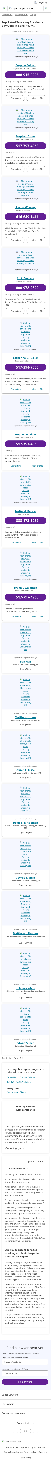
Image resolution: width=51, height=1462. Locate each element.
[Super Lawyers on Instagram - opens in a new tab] (22, 1431)
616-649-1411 (27, 216)
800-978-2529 (27, 287)
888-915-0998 (27, 74)
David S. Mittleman (25, 822)
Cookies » (42, 1452)
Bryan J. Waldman (25, 587)
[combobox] (25, 1362)
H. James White (25, 988)
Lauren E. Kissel (25, 770)
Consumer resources (13, 1413)
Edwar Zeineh (25, 1043)
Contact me (16, 98)
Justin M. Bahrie (25, 511)
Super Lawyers (10, 1394)
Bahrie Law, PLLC (24, 514)
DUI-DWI (10, 1082)
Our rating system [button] (15, 1148)
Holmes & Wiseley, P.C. (24, 210)
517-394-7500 (27, 367)
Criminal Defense (27, 1077)
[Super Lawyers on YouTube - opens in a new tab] (28, 1431)
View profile (37, 98)
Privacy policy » (30, 1452)
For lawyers (8, 1404)
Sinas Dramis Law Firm (24, 139)
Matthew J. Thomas (25, 933)
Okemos (23, 1092)
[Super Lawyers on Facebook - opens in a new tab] (15, 1431)
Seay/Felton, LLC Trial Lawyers (24, 68)
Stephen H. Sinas (25, 434)
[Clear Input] (45, 1362)
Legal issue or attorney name (15, 1357)
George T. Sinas (25, 877)
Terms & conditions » (13, 1452)
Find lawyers (25, 1381)
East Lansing (12, 1092)
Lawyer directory (7, 15)
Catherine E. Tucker (25, 357)
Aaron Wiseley (25, 207)
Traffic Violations (23, 1082)
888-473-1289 (27, 520)
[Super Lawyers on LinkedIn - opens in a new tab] (35, 1431)
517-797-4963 (27, 145)
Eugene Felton (26, 65)
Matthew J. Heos (25, 717)
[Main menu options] (4, 8)
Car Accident (12, 1077)
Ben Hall (25, 661)
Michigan (33, 15)
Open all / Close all (35, 1161)
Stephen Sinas (25, 136)
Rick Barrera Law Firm (24, 281)
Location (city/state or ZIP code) (16, 1369)
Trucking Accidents (21, 15)
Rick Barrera (25, 278)
